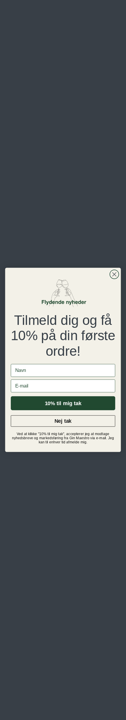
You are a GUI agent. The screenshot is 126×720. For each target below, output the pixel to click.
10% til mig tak (63, 403)
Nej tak (63, 421)
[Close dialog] (114, 274)
